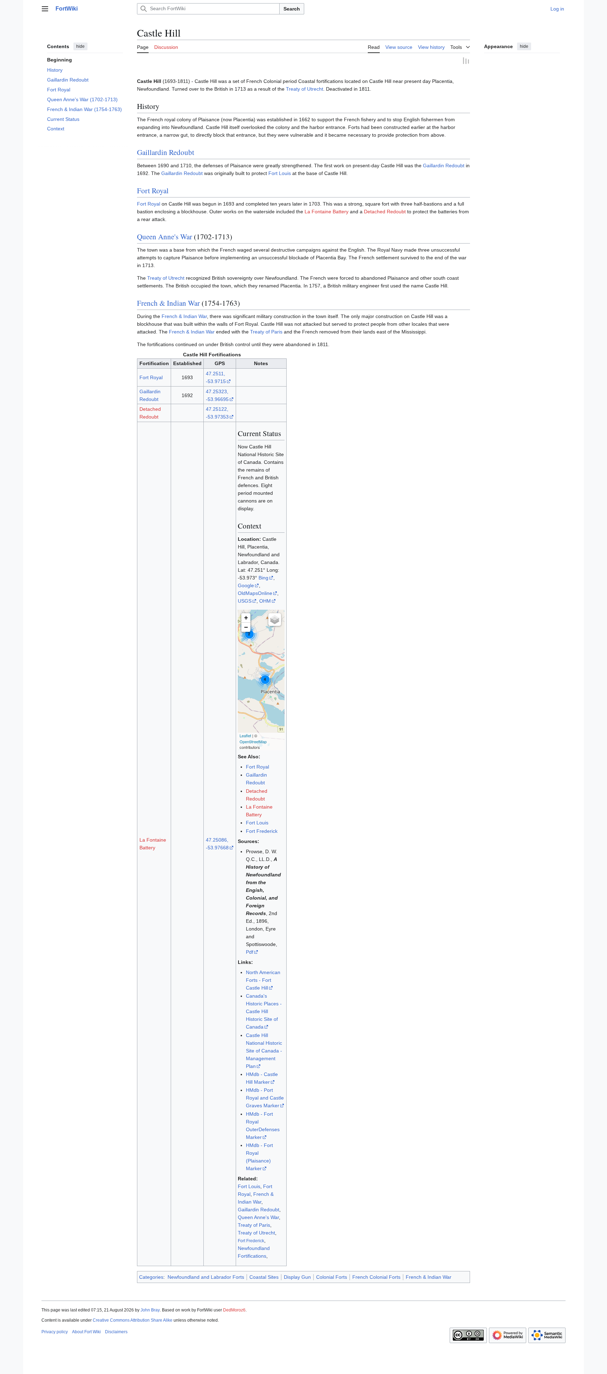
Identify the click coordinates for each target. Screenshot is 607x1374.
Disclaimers (116, 1332)
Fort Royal (153, 191)
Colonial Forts (331, 1277)
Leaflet (245, 736)
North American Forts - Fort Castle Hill (263, 980)
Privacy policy (54, 1332)
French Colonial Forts (376, 1277)
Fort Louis (279, 173)
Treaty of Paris (266, 332)
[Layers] (274, 620)
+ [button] (246, 618)
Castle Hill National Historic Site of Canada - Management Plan (264, 1051)
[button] (45, 8)
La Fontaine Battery (326, 212)
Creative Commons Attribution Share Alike (132, 1320)
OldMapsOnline (255, 593)
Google (246, 586)
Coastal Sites (264, 1277)
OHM (265, 601)
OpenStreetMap (253, 742)
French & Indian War (168, 303)
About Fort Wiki (86, 1332)
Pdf (249, 952)
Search (291, 9)
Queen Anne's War (164, 237)
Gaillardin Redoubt (165, 152)
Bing (263, 578)
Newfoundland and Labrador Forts (206, 1277)
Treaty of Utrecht (304, 89)
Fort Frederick (262, 831)
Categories (151, 1277)
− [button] (246, 627)
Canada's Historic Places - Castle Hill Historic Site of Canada (264, 1011)
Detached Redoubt (385, 212)
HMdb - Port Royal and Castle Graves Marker (265, 1098)
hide (80, 46)
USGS (245, 601)
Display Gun (297, 1277)
